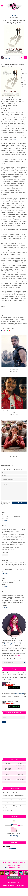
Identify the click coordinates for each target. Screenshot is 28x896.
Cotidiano (20, 768)
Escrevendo (20, 771)
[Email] (1, 331)
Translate (13, 848)
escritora (4, 643)
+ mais (9, 679)
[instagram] (4, 658)
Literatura (20, 774)
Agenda (19, 865)
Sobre (9, 862)
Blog (8, 765)
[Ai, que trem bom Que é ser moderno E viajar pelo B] (21, 873)
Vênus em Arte (10, 867)
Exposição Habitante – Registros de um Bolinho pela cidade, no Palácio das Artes (14, 796)
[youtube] (11, 658)
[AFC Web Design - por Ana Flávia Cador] (21, 885)
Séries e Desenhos (20, 779)
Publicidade (8, 779)
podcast (21, 693)
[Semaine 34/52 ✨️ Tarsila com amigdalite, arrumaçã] (7, 873)
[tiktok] (14, 658)
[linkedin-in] (20, 658)
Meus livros (11, 865)
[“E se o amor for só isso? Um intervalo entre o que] (26, 873)
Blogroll (15, 862)
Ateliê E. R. (20, 867)
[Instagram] (5, 331)
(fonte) (15, 139)
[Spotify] (7, 331)
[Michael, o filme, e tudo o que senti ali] (14, 393)
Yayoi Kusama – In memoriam (11, 792)
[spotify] (7, 658)
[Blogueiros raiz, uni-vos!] (8, 825)
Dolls (8, 771)
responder (5, 520)
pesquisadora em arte (14, 643)
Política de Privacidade (9, 857)
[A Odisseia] (14, 351)
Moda (8, 776)
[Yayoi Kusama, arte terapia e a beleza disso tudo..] (2, 873)
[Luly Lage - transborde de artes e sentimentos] (14, 6)
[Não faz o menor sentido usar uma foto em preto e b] (12, 873)
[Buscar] (24, 662)
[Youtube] (9, 331)
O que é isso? (14, 837)
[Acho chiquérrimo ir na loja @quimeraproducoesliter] (16, 873)
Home (18, 857)
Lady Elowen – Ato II (8, 810)
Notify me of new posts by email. (15, 469)
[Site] (7, 315)
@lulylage (14, 874)
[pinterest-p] (17, 658)
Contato (22, 857)
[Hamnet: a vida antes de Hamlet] (14, 436)
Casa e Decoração (20, 765)
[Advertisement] (14, 740)
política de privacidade (5, 504)
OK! (4, 721)
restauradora (17, 642)
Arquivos (22, 862)
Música (20, 776)
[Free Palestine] (14, 825)
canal (16, 693)
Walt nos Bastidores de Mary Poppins (14, 21)
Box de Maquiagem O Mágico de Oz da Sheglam (13, 806)
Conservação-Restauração (8, 769)
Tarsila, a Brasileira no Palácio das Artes (13, 800)
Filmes (14, 15)
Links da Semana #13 (8, 803)
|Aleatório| (14, 835)
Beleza (20, 763)
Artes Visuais (8, 763)
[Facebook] (3, 331)
